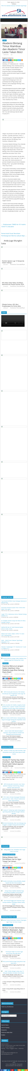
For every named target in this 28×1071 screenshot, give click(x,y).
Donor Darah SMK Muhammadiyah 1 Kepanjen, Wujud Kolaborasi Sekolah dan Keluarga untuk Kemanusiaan (12, 737)
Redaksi (3, 1035)
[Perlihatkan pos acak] (25, 20)
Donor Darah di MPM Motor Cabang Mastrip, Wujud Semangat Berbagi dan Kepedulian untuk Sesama (13, 724)
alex (11, 54)
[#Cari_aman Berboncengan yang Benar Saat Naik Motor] (13, 961)
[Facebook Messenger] (20, 60)
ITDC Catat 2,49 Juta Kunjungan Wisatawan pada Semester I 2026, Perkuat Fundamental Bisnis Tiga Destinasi (13, 803)
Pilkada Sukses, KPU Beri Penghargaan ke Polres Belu (11, 305)
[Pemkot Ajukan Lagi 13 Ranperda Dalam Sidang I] (14, 247)
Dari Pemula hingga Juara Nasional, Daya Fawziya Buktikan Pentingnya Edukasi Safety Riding (13, 907)
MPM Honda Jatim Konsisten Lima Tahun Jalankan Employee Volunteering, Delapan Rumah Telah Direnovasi (14, 5)
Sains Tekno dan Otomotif (9, 854)
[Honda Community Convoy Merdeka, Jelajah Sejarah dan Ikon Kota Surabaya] (13, 881)
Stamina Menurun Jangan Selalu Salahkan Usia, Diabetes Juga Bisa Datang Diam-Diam (13, 669)
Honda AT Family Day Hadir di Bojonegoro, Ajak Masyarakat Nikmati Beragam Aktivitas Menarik (13, 816)
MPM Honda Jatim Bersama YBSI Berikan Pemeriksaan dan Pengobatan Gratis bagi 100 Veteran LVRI (13, 698)
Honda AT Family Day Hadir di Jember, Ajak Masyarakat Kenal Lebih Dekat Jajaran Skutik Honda (13, 763)
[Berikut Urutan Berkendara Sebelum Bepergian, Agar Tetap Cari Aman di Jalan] (14, 920)
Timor (4, 40)
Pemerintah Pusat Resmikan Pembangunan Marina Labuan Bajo (14, 235)
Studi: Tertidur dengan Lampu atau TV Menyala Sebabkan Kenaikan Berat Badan (12, 975)
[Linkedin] (7, 60)
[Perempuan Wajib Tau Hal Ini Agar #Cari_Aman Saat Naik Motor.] (13, 951)
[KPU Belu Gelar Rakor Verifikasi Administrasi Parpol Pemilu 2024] (14, 269)
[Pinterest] (9, 60)
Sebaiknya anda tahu (7, 925)
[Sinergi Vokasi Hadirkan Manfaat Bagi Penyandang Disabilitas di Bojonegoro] (13, 891)
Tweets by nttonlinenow (7, 1006)
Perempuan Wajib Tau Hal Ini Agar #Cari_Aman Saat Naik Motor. (11, 955)
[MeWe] (11, 60)
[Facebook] (3, 60)
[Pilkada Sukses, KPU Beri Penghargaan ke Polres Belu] (14, 290)
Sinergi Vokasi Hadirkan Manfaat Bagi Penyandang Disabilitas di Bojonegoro (12, 895)
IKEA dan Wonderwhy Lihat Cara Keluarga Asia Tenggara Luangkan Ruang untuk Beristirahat (12, 828)
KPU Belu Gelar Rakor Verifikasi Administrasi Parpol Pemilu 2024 (13, 283)
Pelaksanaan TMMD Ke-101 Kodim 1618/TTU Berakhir (13, 225)
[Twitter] (5, 60)
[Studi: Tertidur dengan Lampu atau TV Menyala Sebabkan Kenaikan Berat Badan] (13, 971)
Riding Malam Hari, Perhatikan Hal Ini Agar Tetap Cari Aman (11, 859)
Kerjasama (4, 1030)
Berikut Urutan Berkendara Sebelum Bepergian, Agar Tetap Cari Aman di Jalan (13, 930)
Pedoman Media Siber (6, 1032)
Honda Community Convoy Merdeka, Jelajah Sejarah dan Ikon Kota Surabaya (13, 885)
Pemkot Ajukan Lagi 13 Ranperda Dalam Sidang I (13, 262)
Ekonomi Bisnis (6, 757)
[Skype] (18, 60)
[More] (22, 60)
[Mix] (12, 60)
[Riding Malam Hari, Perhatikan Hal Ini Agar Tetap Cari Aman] (14, 849)
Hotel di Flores (5, 1025)
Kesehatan (5, 663)
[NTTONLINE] (2, 20)
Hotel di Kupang (5, 1027)
